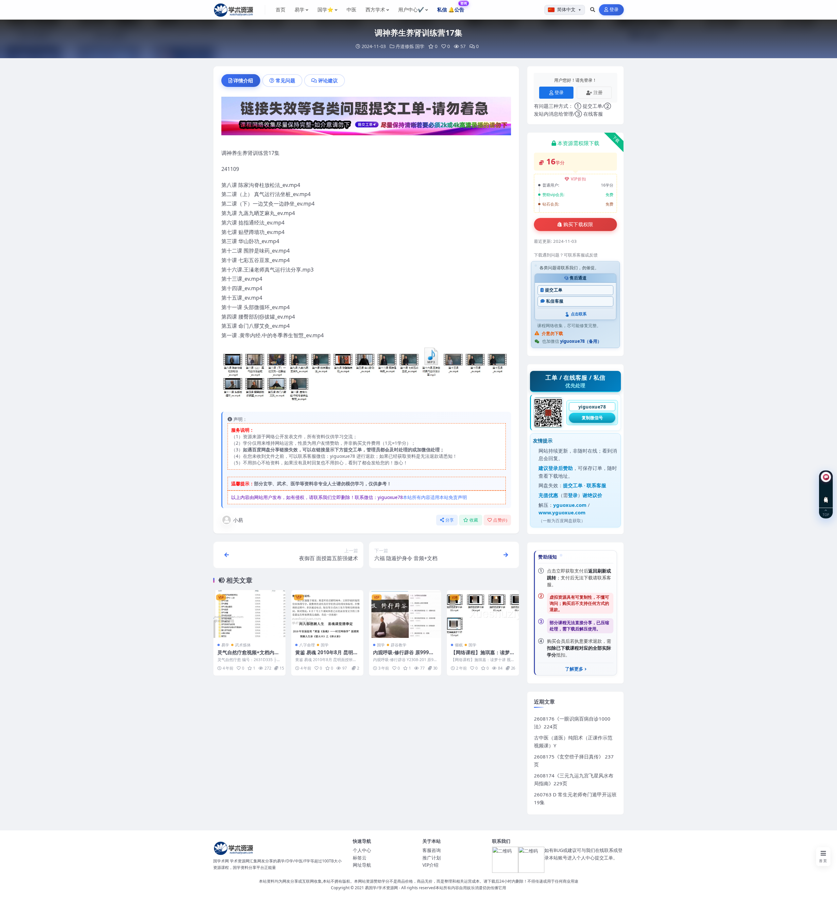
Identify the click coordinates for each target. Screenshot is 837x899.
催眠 (459, 645)
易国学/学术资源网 (381, 888)
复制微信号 (592, 418)
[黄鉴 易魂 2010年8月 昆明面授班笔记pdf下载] (327, 614)
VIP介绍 (430, 865)
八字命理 (307, 645)
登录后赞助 (560, 468)
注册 (598, 92)
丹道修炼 (405, 46)
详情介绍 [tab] (243, 80)
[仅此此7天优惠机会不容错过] (366, 118)
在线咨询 (826, 494)
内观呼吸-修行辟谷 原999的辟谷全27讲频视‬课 (403, 655)
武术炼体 (243, 645)
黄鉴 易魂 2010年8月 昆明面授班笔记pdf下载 (326, 655)
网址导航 (362, 865)
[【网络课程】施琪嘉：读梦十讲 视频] (483, 614)
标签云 (360, 858)
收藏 (474, 520)
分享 (449, 520)
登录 (614, 9)
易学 (225, 645)
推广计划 (431, 858)
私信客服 (554, 301)
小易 (238, 520)
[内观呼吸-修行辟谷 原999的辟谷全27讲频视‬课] (405, 614)
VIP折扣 (578, 179)
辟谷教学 (398, 645)
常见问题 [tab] (285, 80)
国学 (419, 46)
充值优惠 (548, 495)
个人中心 (362, 850)
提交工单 (553, 290)
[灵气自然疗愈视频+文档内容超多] (249, 614)
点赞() (500, 520)
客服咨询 (431, 850)
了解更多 (574, 669)
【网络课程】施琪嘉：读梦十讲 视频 (483, 655)
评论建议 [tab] (328, 80)
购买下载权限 (578, 224)
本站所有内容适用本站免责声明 (435, 497)
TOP (826, 514)
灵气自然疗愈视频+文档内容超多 (248, 655)
